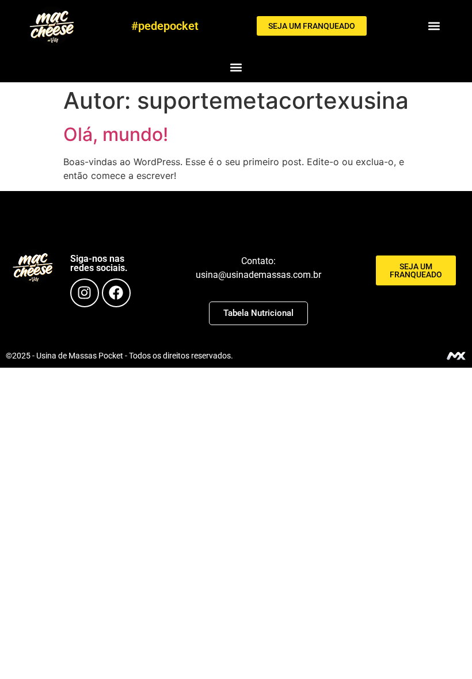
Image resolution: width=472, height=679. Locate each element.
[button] (434, 26)
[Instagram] (84, 293)
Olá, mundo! (115, 134)
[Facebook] (116, 293)
